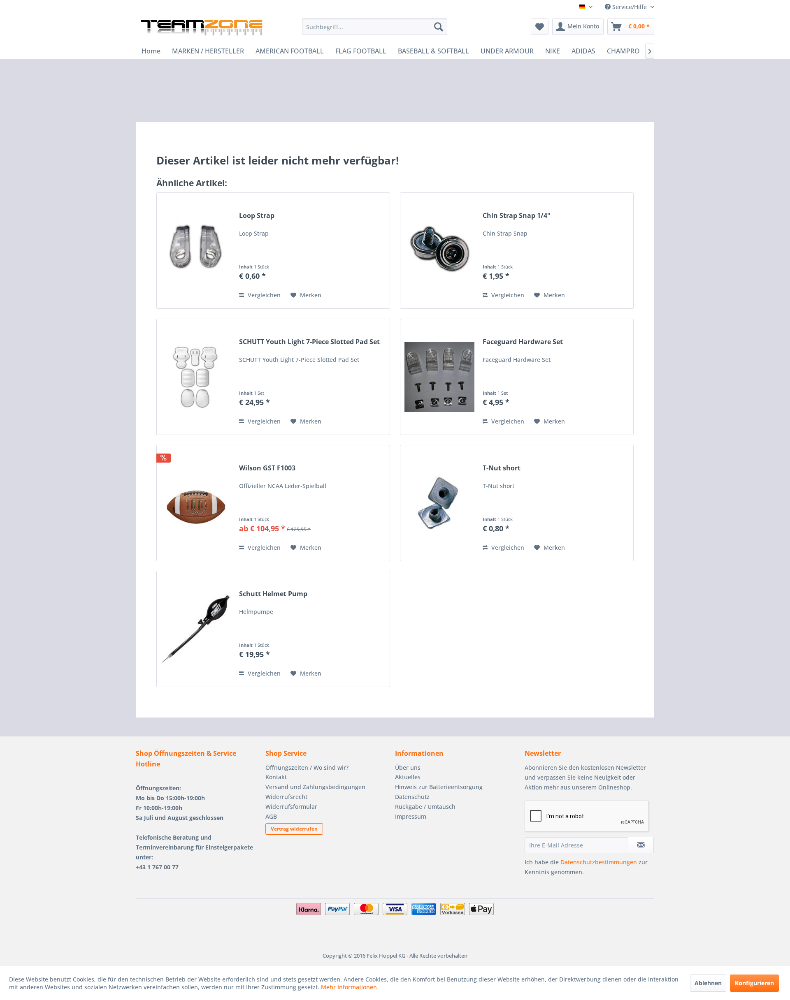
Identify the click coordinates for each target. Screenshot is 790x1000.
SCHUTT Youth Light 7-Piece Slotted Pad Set (309, 342)
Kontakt (276, 777)
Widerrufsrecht (286, 797)
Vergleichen (263, 295)
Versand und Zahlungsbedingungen (315, 787)
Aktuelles (408, 777)
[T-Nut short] (439, 503)
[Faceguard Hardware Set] (439, 376)
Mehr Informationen (349, 987)
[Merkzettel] (539, 27)
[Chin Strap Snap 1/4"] (439, 250)
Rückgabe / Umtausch (425, 806)
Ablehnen (708, 983)
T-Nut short (501, 468)
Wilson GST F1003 (267, 468)
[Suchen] (438, 27)
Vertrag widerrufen (294, 828)
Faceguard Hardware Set (523, 342)
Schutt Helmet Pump (273, 594)
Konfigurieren (754, 983)
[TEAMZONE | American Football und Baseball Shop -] (201, 29)
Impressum (410, 816)
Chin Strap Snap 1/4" (517, 215)
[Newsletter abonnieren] (641, 845)
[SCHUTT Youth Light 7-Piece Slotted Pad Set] (196, 376)
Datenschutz (412, 797)
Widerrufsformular (291, 806)
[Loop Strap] (196, 250)
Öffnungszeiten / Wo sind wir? (307, 767)
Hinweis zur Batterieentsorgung (439, 787)
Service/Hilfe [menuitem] (629, 7)
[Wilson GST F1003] (196, 503)
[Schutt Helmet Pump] (196, 628)
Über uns (408, 767)
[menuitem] (374, 27)
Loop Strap (256, 215)
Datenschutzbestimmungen (598, 862)
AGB (271, 816)
